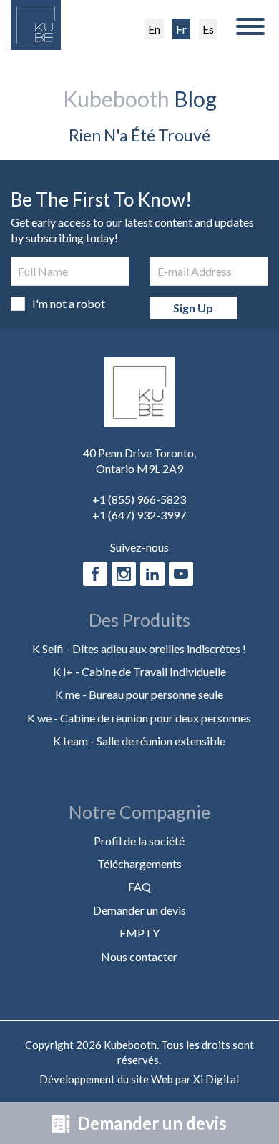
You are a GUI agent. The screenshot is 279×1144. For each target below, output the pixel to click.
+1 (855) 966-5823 (139, 499)
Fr (181, 29)
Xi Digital (216, 1079)
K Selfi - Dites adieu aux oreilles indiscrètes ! (139, 648)
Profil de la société (139, 840)
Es (208, 29)
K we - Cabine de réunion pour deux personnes (139, 718)
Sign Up (193, 307)
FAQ (139, 886)
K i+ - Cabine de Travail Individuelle (139, 671)
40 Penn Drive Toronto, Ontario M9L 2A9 (139, 460)
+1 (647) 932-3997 (139, 515)
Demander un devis (150, 1123)
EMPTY (139, 933)
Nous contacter (139, 956)
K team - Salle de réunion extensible (139, 740)
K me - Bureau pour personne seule (139, 694)
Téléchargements (139, 863)
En (154, 29)
